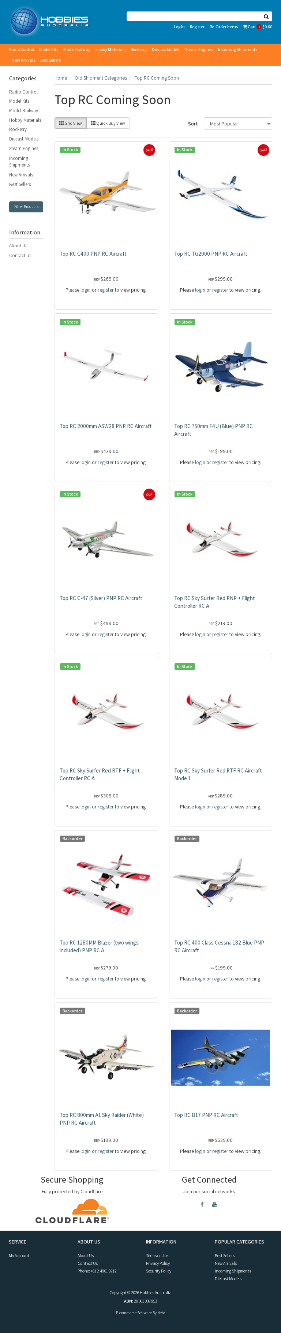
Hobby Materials (110, 49)
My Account (19, 1255)
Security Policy (158, 1271)
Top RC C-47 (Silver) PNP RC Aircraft (101, 598)
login (85, 289)
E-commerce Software (134, 1312)
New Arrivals (23, 60)
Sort (193, 123)
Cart (259, 26)
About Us (18, 245)
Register (197, 26)
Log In (179, 26)
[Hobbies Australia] (51, 21)
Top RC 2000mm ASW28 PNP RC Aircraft (106, 426)
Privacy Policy (158, 1263)
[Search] (266, 16)
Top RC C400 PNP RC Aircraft (93, 253)
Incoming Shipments (237, 49)
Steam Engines (199, 49)
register (106, 289)
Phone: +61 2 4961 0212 (97, 1271)
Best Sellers (50, 60)
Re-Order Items (224, 26)
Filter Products (26, 206)
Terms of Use (157, 1255)
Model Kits (48, 49)
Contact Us (20, 255)
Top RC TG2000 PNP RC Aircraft (210, 253)
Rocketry (139, 49)
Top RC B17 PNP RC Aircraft (206, 1114)
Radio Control (21, 49)
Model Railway (76, 49)
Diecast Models (166, 49)
